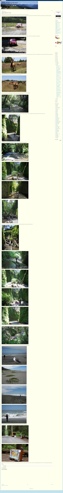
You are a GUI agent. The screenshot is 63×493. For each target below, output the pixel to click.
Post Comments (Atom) (6, 485)
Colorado (56, 109)
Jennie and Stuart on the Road (10, 2)
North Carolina (57, 122)
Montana (56, 116)
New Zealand (57, 120)
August (57, 63)
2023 (56, 54)
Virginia (56, 135)
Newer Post (3, 484)
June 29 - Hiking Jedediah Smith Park (58, 67)
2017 (56, 57)
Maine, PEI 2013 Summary (58, 29)
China (56, 108)
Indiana (56, 112)
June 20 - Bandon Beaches (58, 77)
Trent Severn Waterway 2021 (58, 22)
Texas (56, 132)
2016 (56, 58)
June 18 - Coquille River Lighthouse (58, 79)
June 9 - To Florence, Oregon (58, 87)
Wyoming (56, 137)
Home (27, 484)
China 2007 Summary (58, 32)
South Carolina (57, 130)
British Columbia (57, 107)
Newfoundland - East (57, 121)
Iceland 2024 (57, 20)
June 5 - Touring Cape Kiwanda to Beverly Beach (58, 92)
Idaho (56, 111)
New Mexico (57, 119)
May (56, 98)
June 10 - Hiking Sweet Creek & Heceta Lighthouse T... (58, 86)
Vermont (56, 134)
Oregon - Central (57, 126)
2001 (56, 102)
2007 (56, 101)
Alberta (56, 105)
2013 (56, 60)
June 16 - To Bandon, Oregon (58, 81)
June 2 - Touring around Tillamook (58, 95)
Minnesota (56, 115)
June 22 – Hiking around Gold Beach (58, 75)
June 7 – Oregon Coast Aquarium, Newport (58, 89)
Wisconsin (56, 136)
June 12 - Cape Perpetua (58, 84)
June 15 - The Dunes (58, 82)
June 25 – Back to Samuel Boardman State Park (58, 71)
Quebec (56, 129)
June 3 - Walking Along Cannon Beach (58, 94)
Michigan (56, 114)
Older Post (52, 484)
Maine (56, 113)
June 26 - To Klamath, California (58, 70)
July (56, 64)
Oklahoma (56, 125)
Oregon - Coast (57, 127)
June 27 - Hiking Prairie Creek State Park (58, 69)
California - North (4, 13)
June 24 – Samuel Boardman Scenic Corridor (58, 72)
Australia (56, 106)
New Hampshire (57, 118)
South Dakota (57, 131)
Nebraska (56, 117)
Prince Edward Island (57, 128)
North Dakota (57, 123)
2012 (56, 61)
